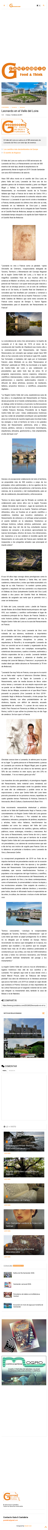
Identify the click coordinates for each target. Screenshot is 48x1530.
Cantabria (14, 107)
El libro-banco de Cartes (18, 1200)
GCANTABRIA (5, 107)
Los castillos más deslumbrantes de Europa (21, 149)
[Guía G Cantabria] (14, 6)
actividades (18, 1265)
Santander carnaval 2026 (22, 1284)
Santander (22, 107)
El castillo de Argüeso (12, 153)
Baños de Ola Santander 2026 (23, 1273)
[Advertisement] (24, 35)
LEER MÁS (7, 1153)
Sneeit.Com (28, 1526)
